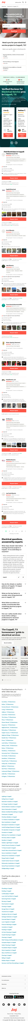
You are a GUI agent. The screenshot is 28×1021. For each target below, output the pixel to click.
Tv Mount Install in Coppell (9, 848)
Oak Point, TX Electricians (8, 768)
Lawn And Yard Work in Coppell (10, 896)
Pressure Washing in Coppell (9, 924)
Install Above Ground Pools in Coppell (11, 850)
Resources (4, 984)
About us (4, 988)
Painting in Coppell (6, 929)
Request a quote (8, 135)
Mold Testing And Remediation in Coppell (12, 940)
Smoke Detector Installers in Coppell (11, 806)
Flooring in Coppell (6, 955)
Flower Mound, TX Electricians (9, 722)
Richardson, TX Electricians (9, 730)
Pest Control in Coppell (8, 904)
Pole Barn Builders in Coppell (9, 817)
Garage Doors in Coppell (8, 909)
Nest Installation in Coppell (9, 822)
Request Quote (14, 178)
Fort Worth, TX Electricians (9, 756)
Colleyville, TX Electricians (9, 763)
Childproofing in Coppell (8, 868)
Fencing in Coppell (6, 906)
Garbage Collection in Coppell (9, 917)
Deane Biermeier (6, 658)
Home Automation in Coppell (9, 809)
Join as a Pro (18, 2)
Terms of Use (10, 1013)
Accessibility (14, 1015)
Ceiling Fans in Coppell (7, 799)
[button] (4, 214)
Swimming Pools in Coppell (9, 899)
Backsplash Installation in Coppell (11, 824)
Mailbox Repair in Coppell (8, 960)
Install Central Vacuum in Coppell (10, 860)
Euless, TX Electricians (7, 748)
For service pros (5, 980)
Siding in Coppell (6, 958)
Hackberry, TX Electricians (8, 750)
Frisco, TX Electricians (7, 740)
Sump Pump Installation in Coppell (11, 866)
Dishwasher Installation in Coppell (11, 863)
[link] (4, 130)
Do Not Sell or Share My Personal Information (14, 1018)
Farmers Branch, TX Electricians (10, 707)
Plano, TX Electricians (7, 720)
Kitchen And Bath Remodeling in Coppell (12, 812)
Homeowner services (6, 976)
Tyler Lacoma (24, 658)
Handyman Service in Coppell (9, 914)
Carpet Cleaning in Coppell (8, 935)
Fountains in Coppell (7, 832)
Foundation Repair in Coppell (9, 947)
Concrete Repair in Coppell (8, 919)
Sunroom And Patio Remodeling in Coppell (13, 963)
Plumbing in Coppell (7, 888)
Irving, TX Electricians (7, 709)
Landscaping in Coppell (8, 893)
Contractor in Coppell (7, 814)
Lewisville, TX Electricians (8, 714)
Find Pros (14, 31)
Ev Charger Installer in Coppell (10, 804)
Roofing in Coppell (6, 891)
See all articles (8, 643)
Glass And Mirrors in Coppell (9, 953)
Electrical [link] (4, 6)
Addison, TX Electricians (8, 712)
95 (22, 531)
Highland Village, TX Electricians (10, 735)
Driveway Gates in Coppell (8, 837)
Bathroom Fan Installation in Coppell (11, 835)
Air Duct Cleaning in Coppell (9, 932)
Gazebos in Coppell (7, 840)
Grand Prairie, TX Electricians (9, 761)
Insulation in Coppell (7, 927)
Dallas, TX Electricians (7, 704)
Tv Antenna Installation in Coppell (10, 819)
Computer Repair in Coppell (9, 942)
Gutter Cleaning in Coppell (8, 945)
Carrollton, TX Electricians (8, 702)
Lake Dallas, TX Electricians (9, 743)
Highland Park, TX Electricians (10, 727)
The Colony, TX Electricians (9, 717)
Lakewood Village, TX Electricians (10, 771)
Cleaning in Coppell (7, 937)
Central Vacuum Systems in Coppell (11, 845)
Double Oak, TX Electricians (9, 738)
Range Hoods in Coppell (8, 858)
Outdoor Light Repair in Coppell (10, 842)
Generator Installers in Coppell (10, 801)
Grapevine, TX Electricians (8, 725)
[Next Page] (25, 531)
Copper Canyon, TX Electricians (10, 732)
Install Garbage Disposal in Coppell (11, 827)
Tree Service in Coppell (7, 911)
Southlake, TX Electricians (8, 758)
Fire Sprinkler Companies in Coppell (11, 830)
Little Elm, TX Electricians (8, 774)
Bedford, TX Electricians (8, 766)
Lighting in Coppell (6, 796)
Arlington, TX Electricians (8, 776)
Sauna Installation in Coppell (9, 853)
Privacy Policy (18, 1013)
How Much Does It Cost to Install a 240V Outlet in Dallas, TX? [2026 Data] (9, 662)
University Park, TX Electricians (10, 753)
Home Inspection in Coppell (9, 950)
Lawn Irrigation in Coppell (8, 922)
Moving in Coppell (6, 901)
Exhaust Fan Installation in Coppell (11, 855)
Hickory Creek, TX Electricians (9, 745)
